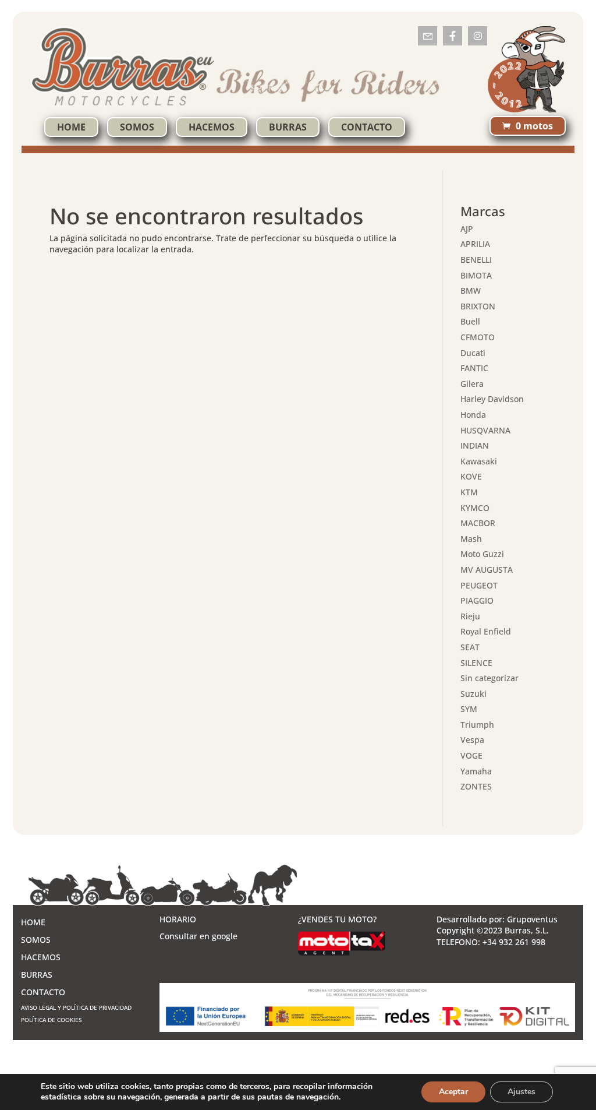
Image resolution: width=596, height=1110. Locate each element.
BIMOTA (476, 275)
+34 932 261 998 (514, 941)
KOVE (471, 476)
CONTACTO (366, 127)
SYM (468, 708)
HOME (71, 127)
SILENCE (476, 662)
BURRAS (288, 127)
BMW (470, 290)
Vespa (472, 739)
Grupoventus (532, 919)
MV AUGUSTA (486, 569)
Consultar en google (198, 936)
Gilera (472, 383)
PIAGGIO (477, 600)
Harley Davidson (492, 398)
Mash (471, 538)
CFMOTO (477, 337)
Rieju (470, 616)
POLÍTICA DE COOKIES (51, 1020)
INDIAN (474, 445)
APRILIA (475, 243)
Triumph (477, 724)
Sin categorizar (489, 677)
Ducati (472, 352)
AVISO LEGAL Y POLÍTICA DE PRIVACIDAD (76, 1007)
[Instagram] (477, 35)
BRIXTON (477, 306)
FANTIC (474, 367)
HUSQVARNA (485, 430)
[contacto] (427, 35)
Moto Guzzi (482, 553)
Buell (470, 321)
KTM (469, 492)
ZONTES (476, 786)
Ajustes (521, 1091)
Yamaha (476, 771)
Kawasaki (478, 461)
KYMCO (474, 507)
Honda (473, 414)
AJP (466, 228)
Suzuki (473, 693)
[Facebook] (452, 35)
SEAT (470, 647)
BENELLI (476, 259)
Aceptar (453, 1091)
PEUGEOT (479, 585)
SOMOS (137, 127)
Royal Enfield (485, 631)
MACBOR (477, 522)
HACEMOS (212, 127)
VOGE (471, 755)
